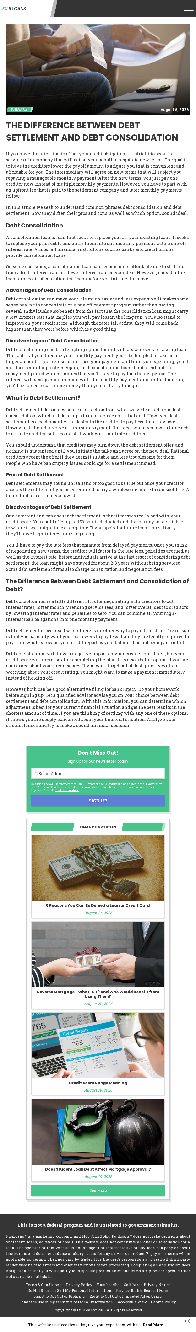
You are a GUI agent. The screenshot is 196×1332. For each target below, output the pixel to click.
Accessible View (132, 1301)
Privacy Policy (153, 784)
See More (98, 1190)
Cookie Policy (163, 1301)
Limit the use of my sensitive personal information (66, 1301)
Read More (153, 1324)
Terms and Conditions (50, 787)
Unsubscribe (108, 1284)
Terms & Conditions (43, 1284)
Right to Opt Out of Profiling (59, 1296)
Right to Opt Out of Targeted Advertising (125, 1296)
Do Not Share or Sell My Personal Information (69, 1290)
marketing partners (67, 790)
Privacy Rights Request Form (142, 1290)
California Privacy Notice (86, 787)
